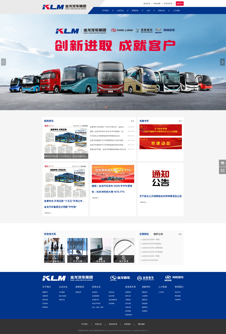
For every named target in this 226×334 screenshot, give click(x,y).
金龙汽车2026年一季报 (150, 239)
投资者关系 (168, 3)
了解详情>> (48, 213)
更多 (132, 121)
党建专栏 (179, 3)
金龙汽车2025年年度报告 (151, 244)
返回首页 (146, 3)
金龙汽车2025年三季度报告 (152, 248)
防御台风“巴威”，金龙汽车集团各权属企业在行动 (108, 149)
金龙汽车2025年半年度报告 (152, 252)
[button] (106, 107)
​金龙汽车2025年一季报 (150, 256)
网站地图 (157, 3)
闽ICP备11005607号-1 (140, 330)
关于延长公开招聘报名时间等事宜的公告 (105, 136)
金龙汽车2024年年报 (150, 260)
